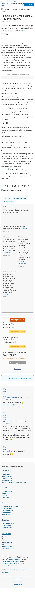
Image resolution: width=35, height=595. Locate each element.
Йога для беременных (10, 323)
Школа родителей (12, 3)
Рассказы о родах (7, 478)
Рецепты (4, 537)
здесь (23, 30)
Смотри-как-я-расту (8, 201)
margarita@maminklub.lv (14, 559)
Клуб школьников (7, 508)
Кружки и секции (6, 512)
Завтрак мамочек (7, 542)
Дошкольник (6, 520)
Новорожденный (7, 491)
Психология (5, 497)
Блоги (3, 544)
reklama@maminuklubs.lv (8, 563)
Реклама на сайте (24, 569)
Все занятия (17, 369)
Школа (4, 503)
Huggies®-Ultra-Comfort (20, 198)
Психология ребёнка (8, 523)
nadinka (9, 451)
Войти (30, 4)
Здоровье (4, 539)
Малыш (4, 493)
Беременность (7, 471)
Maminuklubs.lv (17, 579)
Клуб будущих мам (7, 480)
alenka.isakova (12, 397)
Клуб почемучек (6, 525)
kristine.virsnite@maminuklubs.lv (10, 561)
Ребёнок (4, 488)
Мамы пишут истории (8, 548)
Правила (16, 569)
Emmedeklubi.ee (17, 584)
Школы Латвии (6, 514)
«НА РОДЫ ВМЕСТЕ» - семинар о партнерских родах (14, 353)
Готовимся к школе (7, 510)
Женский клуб (6, 533)
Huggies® (7, 198)
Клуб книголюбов (7, 527)
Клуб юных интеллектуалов (10, 506)
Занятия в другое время (17, 363)
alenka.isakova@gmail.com (12, 405)
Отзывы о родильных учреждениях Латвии (14, 482)
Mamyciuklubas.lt (17, 581)
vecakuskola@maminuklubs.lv (10, 565)
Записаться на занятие (17, 331)
